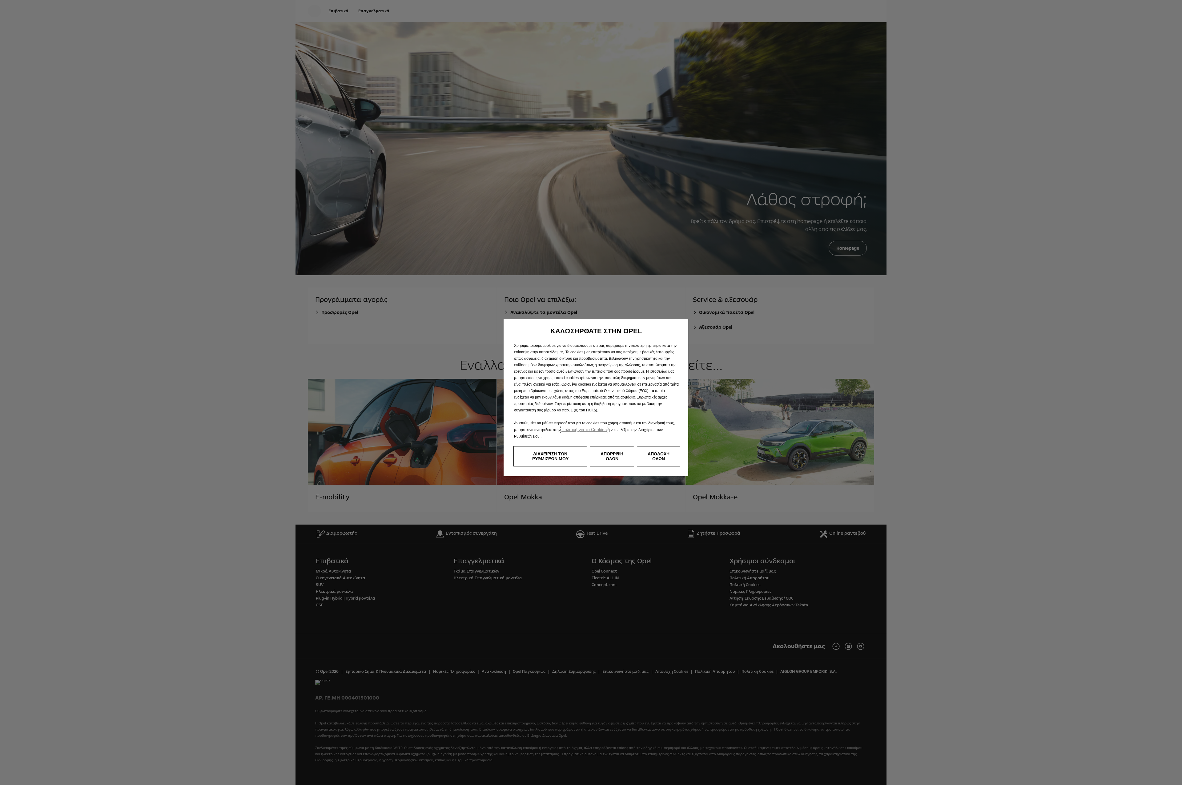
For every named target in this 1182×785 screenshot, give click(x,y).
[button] (550, 456)
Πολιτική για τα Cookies (584, 429)
